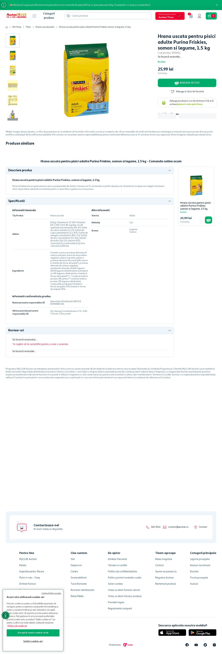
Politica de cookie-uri (17, 626)
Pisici (28, 27)
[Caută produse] (68, 16)
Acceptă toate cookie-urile (33, 633)
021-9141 (155, 527)
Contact (203, 527)
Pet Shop (16, 27)
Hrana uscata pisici (45, 27)
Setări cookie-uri (33, 641)
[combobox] (108, 15)
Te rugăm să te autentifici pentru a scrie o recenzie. (40, 344)
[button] (170, 16)
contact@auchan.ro (178, 527)
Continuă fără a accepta (51, 593)
